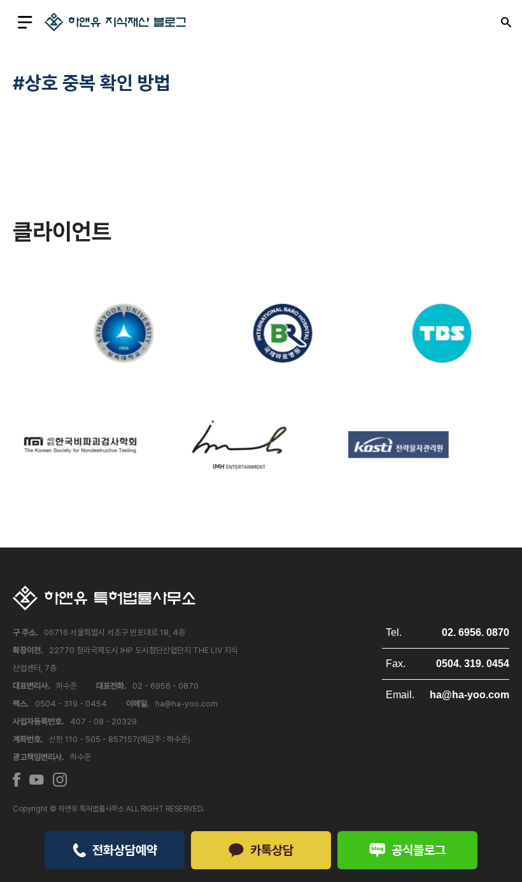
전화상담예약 (124, 850)
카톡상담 (271, 850)
